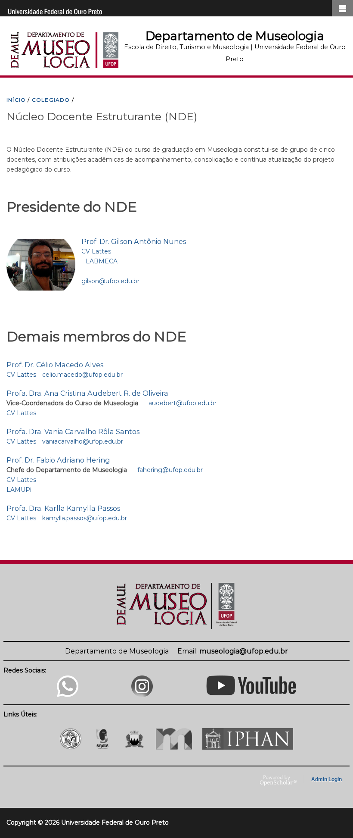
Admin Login (326, 779)
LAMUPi (18, 490)
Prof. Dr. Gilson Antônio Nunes (133, 241)
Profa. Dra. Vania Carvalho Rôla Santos (72, 431)
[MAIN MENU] (342, 8)
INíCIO (16, 100)
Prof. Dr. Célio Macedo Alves (54, 364)
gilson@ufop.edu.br (110, 281)
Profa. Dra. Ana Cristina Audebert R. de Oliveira (87, 393)
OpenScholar (278, 780)
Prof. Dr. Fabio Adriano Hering (58, 460)
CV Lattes (96, 251)
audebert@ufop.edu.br (183, 403)
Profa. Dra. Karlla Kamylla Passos (63, 508)
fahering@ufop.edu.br (170, 470)
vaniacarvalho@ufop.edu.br (82, 441)
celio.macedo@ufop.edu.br (82, 374)
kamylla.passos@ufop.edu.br (84, 518)
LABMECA (102, 261)
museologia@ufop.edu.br (243, 651)
